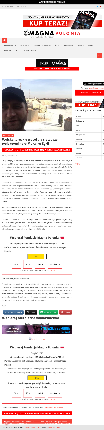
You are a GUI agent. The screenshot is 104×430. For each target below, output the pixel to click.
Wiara (90, 45)
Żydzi (57, 45)
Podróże (7, 50)
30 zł (16, 264)
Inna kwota (55, 264)
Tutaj (53, 270)
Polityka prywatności (32, 427)
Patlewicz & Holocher (42, 45)
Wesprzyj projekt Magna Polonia (52, 68)
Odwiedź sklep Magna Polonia (52, 63)
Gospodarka (68, 45)
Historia (81, 45)
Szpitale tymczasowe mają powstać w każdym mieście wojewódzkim (19, 422)
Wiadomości (9, 45)
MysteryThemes (54, 427)
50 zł (28, 264)
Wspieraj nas (29, 50)
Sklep (17, 50)
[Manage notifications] (7, 423)
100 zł (40, 264)
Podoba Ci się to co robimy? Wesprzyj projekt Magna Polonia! (37, 149)
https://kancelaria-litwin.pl (54, 407)
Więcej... (78, 163)
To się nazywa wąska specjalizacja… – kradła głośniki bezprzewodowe (55, 422)
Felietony (24, 45)
